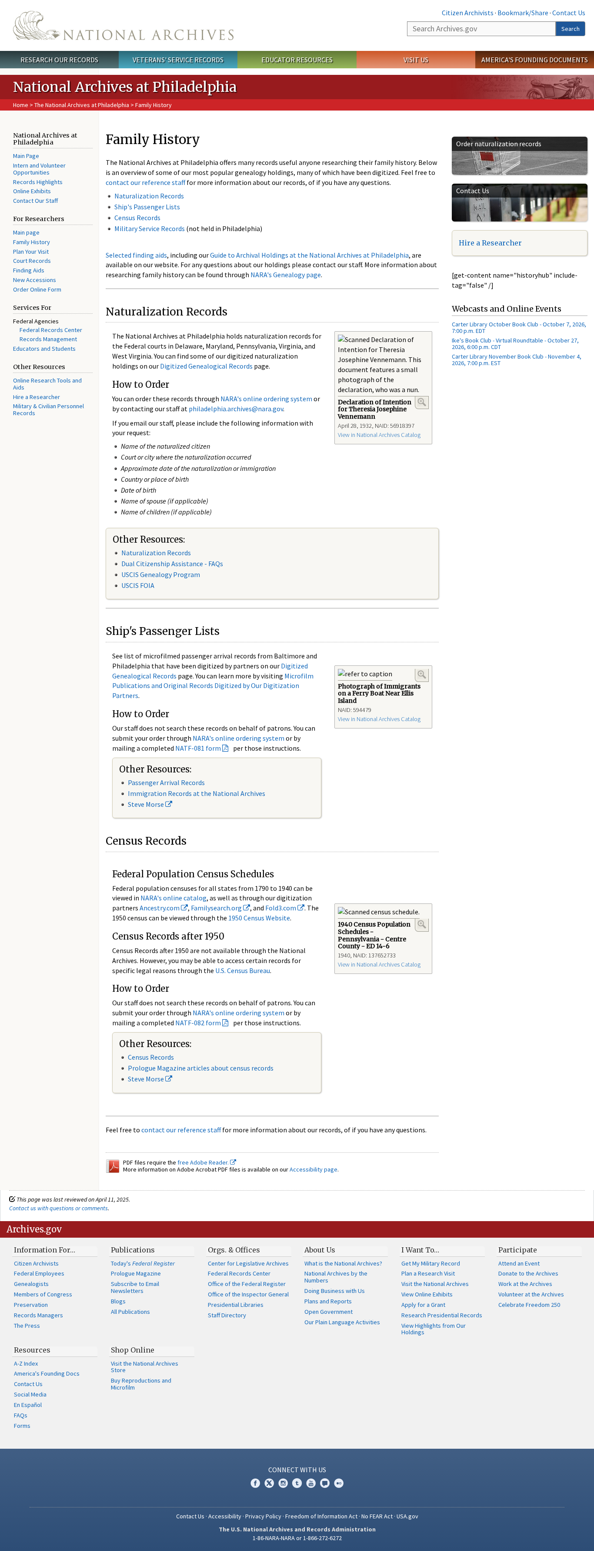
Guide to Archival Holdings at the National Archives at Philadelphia (309, 255)
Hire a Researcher (36, 397)
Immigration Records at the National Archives (196, 793)
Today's (143, 1263)
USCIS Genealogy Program (160, 574)
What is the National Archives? (343, 1263)
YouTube (311, 1483)
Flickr (339, 1483)
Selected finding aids (136, 255)
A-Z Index (26, 1363)
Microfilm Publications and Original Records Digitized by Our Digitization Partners (213, 685)
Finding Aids (28, 270)
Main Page (26, 156)
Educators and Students (44, 348)
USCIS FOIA (137, 585)
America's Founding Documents (534, 59)
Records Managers (38, 1315)
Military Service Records (149, 228)
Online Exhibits (32, 191)
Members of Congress (43, 1294)
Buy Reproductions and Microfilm (141, 1383)
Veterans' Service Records (178, 59)
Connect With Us (297, 1469)
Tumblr (297, 1483)
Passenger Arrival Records (166, 782)
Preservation (31, 1305)
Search (570, 29)
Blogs (118, 1301)
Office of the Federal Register (247, 1284)
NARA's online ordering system (266, 398)
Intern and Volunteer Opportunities (39, 168)
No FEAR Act (377, 1516)
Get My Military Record (430, 1263)
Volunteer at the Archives (531, 1294)
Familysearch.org (217, 907)
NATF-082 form (198, 1022)
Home (20, 105)
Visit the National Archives (435, 1284)
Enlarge (421, 402)
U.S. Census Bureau (242, 970)
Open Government (328, 1312)
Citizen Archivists (468, 12)
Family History (31, 242)
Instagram (283, 1483)
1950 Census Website (259, 917)
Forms (22, 1426)
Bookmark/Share (522, 12)
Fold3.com (281, 907)
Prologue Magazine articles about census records (201, 1068)
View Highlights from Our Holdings (433, 1329)
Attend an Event (519, 1263)
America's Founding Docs (47, 1373)
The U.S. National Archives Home (123, 25)
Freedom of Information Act (321, 1516)
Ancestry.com (160, 907)
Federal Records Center (51, 330)
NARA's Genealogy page (285, 274)
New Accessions (34, 280)
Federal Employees (39, 1273)
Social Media (30, 1394)
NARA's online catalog (173, 897)
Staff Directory (227, 1315)
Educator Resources (297, 59)
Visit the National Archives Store (144, 1367)
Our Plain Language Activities (342, 1322)
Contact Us (568, 12)
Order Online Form (37, 289)
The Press (27, 1325)
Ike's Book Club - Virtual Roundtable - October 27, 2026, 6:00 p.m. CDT (515, 343)
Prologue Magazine (136, 1273)
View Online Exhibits (427, 1294)
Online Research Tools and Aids (47, 383)
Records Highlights (38, 182)
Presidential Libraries (236, 1305)
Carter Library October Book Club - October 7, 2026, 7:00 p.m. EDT (519, 327)
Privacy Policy (263, 1516)
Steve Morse (146, 804)
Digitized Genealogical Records (206, 366)
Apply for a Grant (423, 1305)
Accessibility (224, 1516)
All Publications (130, 1312)
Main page (26, 232)
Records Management (48, 339)
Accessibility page (313, 1169)
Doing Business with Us (334, 1291)
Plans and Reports (328, 1301)
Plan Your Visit (31, 251)
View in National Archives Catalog (379, 435)
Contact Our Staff (35, 201)
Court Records (32, 261)
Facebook (255, 1483)
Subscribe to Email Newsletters (135, 1287)
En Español (28, 1405)
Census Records (137, 217)
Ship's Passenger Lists (147, 206)
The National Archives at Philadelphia (81, 105)
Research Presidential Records (441, 1315)
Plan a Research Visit (428, 1273)
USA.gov (407, 1516)
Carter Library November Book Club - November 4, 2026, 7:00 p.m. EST (516, 359)
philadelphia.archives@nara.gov (236, 408)
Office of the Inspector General (248, 1294)
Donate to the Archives (528, 1273)
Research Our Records (59, 59)
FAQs (20, 1415)
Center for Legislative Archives (248, 1263)
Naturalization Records (149, 195)
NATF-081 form (198, 748)
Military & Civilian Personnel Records (48, 409)
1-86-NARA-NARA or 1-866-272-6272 (297, 1538)
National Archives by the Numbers (335, 1276)
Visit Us (416, 59)
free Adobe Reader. (203, 1162)
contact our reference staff (145, 182)
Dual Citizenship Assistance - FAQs (172, 563)
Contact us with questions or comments (58, 1208)
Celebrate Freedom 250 (529, 1305)
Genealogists (31, 1284)
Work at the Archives (525, 1284)
